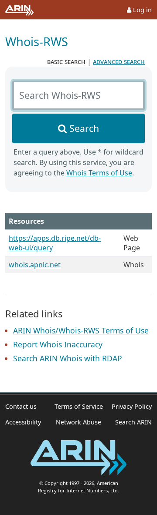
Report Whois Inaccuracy (57, 344)
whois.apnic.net (35, 264)
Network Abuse (78, 422)
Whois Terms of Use (99, 173)
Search (84, 128)
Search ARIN (133, 422)
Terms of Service (79, 406)
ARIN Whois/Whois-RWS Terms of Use (81, 330)
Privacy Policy (132, 406)
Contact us (21, 406)
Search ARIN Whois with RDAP (67, 358)
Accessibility (23, 422)
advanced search (119, 61)
